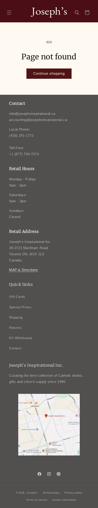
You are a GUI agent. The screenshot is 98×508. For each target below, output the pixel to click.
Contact (15, 348)
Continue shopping (49, 73)
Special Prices (20, 307)
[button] (9, 13)
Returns (15, 327)
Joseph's (32, 492)
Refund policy (51, 492)
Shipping (16, 317)
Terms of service (36, 499)
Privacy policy (73, 492)
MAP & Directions (23, 270)
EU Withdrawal (20, 338)
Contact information (64, 499)
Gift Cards (17, 296)
